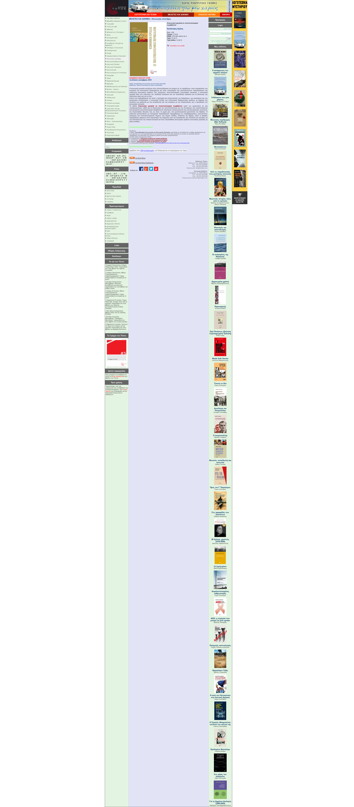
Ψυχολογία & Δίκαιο (112, 135)
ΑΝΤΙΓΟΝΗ (110, 191)
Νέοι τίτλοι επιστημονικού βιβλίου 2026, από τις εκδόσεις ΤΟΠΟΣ (115, 312)
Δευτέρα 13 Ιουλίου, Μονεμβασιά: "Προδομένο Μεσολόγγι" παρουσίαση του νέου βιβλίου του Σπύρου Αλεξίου (116, 319)
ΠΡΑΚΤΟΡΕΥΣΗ (112, 238)
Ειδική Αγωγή (110, 40)
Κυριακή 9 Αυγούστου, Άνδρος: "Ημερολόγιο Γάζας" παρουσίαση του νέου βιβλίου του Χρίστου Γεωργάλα (116, 267)
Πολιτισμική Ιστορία (112, 106)
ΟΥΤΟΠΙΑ (109, 199)
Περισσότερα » (123, 332)
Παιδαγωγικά (110, 97)
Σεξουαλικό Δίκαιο (112, 113)
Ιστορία (108, 53)
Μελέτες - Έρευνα (112, 89)
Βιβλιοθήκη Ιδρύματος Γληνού (116, 21)
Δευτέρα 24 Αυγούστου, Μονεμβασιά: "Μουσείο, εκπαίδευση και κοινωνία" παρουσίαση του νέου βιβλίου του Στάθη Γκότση (116, 285)
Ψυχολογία (110, 132)
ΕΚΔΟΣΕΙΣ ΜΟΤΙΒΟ (207, 15)
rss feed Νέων (140, 158)
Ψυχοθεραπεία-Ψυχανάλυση (116, 130)
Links (116, 245)
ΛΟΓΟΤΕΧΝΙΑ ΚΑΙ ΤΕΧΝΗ (145, 15)
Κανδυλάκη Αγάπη (175, 29)
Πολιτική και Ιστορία (112, 103)
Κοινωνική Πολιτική (112, 64)
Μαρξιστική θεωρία (112, 81)
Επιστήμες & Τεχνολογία (114, 48)
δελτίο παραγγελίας (117, 376)
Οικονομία (109, 95)
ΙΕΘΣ (108, 231)
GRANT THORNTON (113, 210)
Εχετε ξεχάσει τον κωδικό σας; (221, 41)
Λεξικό (108, 78)
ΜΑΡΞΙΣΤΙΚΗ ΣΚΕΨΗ (113, 196)
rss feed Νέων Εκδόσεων (144, 163)
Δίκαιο (108, 35)
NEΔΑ (108, 215)
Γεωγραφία (110, 24)
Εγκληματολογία (111, 38)
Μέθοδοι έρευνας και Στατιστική (116, 86)
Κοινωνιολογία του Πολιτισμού (116, 72)
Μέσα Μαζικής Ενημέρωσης (115, 92)
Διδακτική (109, 29)
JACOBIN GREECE (113, 18)
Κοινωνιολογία (111, 70)
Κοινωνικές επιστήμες (113, 59)
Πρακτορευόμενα (116, 206)
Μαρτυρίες (109, 84)
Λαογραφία (110, 75)
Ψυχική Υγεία (110, 127)
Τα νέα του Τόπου (116, 262)
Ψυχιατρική (110, 124)
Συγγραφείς (117, 151)
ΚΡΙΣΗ (108, 193)
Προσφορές (220, 20)
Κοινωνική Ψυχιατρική (113, 67)
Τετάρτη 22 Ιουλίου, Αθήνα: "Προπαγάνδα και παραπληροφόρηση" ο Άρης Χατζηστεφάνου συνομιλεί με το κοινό (115, 294)
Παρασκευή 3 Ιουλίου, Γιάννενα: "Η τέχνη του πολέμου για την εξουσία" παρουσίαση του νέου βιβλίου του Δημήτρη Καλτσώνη (116, 326)
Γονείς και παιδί (111, 26)
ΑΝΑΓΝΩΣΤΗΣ (111, 221)
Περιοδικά (116, 187)
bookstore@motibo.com (199, 178)
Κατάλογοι (116, 256)
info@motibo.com (201, 168)
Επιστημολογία (111, 50)
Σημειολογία (110, 116)
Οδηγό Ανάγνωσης (147, 151)
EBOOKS (226, 15)
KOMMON (110, 213)
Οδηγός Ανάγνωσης (116, 251)
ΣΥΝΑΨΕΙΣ (110, 241)
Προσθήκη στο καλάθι (176, 46)
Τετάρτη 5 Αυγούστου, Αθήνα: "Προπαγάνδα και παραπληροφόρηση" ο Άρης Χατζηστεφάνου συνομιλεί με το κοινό (115, 276)
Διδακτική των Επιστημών (115, 32)
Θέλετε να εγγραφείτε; (224, 43)
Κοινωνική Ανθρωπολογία (115, 61)
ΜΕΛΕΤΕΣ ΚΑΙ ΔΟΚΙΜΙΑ (178, 15)
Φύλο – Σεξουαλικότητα (114, 121)
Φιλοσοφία (110, 118)
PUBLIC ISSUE (111, 218)
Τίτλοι (116, 169)
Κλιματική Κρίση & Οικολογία (116, 56)
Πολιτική (109, 100)
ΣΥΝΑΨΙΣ (109, 202)
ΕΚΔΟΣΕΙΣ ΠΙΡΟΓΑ (113, 224)
